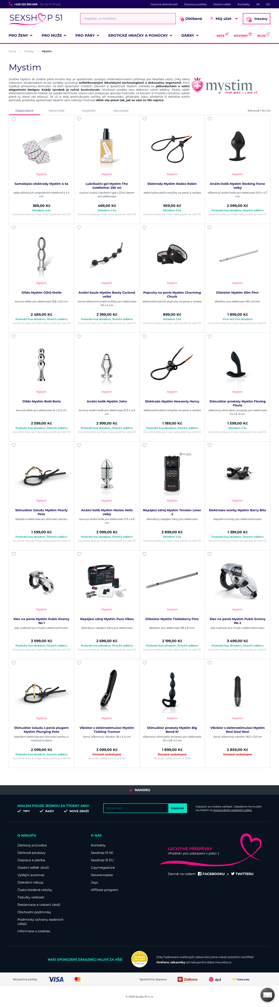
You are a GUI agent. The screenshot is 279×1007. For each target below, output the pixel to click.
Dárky (187, 35)
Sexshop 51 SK (102, 853)
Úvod (12, 51)
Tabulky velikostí (30, 897)
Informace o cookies (33, 931)
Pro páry (85, 35)
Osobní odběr (222, 4)
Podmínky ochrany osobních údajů (40, 921)
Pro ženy (18, 35)
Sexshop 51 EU (102, 860)
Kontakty (244, 4)
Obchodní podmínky (34, 912)
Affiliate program (104, 890)
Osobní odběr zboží (33, 867)
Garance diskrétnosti (164, 4)
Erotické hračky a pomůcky (138, 35)
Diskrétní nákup (30, 882)
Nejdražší (88, 110)
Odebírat (177, 808)
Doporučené (24, 110)
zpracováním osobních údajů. (232, 810)
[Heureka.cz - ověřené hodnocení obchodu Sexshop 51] (139, 966)
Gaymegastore (103, 867)
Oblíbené (192, 19)
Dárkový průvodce (32, 845)
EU (268, 4)
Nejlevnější (57, 110)
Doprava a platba (195, 4)
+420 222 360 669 (25, 4)
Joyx (94, 882)
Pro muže (52, 35)
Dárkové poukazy (31, 853)
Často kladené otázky (34, 890)
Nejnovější (121, 110)
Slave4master (102, 875)
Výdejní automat (30, 875)
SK (258, 4)
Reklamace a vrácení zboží (38, 905)
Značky (29, 51)
